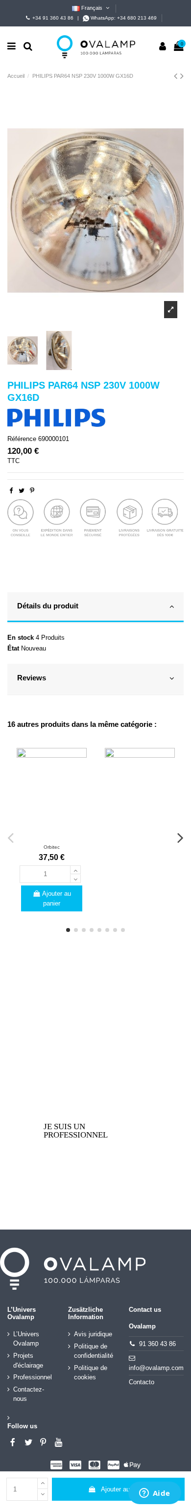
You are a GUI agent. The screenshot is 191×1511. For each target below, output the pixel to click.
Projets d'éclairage (28, 1360)
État (13, 648)
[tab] (95, 608)
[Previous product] (177, 75)
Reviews (31, 678)
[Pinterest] (32, 490)
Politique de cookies (90, 1372)
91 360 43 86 (157, 1344)
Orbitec (52, 847)
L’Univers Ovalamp (26, 1339)
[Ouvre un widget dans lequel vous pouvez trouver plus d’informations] (154, 1494)
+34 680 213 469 (137, 18)
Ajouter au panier (125, 1489)
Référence (21, 438)
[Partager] (11, 490)
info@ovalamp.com (156, 1368)
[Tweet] (21, 490)
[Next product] (182, 75)
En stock (20, 637)
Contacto (141, 1382)
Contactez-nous (28, 1394)
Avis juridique (93, 1334)
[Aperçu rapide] (51, 835)
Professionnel (32, 1377)
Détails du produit (47, 606)
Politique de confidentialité (93, 1351)
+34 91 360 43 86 (52, 18)
